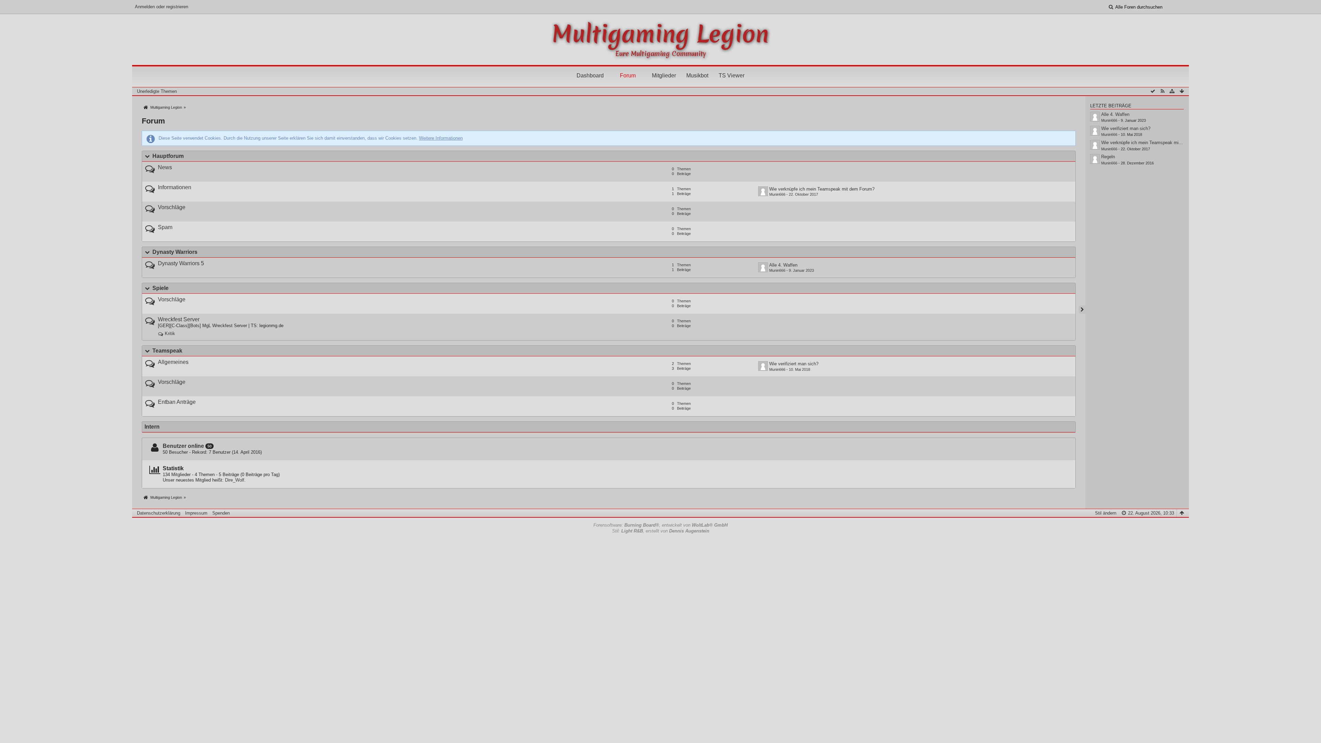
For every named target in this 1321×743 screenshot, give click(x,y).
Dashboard (590, 75)
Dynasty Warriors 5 (181, 263)
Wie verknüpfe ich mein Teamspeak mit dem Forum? (821, 189)
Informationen (174, 187)
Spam (165, 227)
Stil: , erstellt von (660, 531)
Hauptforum (168, 156)
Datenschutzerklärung (158, 513)
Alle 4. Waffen (783, 265)
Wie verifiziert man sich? (793, 363)
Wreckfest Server (179, 319)
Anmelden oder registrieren (161, 6)
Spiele (160, 288)
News (165, 167)
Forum (628, 75)
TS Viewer (731, 75)
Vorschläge (171, 207)
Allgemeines (173, 362)
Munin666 (777, 194)
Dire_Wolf (234, 480)
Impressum (196, 513)
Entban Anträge (177, 402)
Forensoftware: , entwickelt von (660, 525)
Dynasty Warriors (174, 252)
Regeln (1108, 156)
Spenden (221, 513)
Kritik (170, 333)
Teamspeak (167, 351)
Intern (152, 427)
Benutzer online (183, 446)
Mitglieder (664, 75)
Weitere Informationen (441, 138)
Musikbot (697, 75)
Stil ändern (1105, 513)
